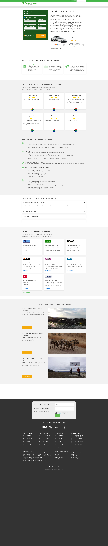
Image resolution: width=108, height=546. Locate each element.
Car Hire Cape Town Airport (77, 435)
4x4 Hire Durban (26, 436)
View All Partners (26, 292)
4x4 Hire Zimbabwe (43, 444)
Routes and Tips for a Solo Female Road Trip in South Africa (36, 454)
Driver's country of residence (29, 26)
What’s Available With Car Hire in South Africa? (33, 221)
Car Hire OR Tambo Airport (77, 436)
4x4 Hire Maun (26, 442)
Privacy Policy (70, 412)
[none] (81, 1)
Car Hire (40, 4)
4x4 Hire (44, 4)
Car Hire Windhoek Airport (77, 441)
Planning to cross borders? (30, 30)
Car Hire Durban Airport (76, 439)
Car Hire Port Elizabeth (60, 439)
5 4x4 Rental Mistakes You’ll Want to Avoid (32, 457)
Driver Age (40, 26)
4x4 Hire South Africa (43, 441)
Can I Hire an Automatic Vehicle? (30, 211)
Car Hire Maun (58, 441)
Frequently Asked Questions (61, 451)
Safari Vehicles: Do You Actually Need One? (32, 458)
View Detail (27, 327)
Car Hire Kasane (58, 442)
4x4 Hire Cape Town (27, 435)
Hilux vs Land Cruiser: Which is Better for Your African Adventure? (37, 452)
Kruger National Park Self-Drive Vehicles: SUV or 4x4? (35, 460)
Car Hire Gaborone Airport (77, 442)
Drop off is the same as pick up (30, 17)
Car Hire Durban (58, 438)
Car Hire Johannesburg (60, 436)
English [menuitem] (78, 0)
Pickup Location (27, 13)
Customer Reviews (59, 450)
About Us (63, 4)
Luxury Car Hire (57, 4)
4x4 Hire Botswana (43, 436)
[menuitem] (81, 1)
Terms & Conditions (60, 413)
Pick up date (26, 19)
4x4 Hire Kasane (26, 441)
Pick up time (40, 19)
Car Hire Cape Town (59, 435)
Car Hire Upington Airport (76, 444)
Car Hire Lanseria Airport (76, 438)
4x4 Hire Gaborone (27, 439)
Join (58, 415)
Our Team (57, 454)
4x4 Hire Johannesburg (28, 438)
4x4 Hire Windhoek (27, 444)
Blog (56, 452)
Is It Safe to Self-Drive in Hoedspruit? (31, 216)
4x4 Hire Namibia (42, 439)
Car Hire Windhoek (59, 444)
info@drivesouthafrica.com (77, 458)
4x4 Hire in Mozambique (44, 438)
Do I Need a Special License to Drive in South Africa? (34, 202)
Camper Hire (50, 4)
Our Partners (58, 455)
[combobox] (35, 15)
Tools (68, 4)
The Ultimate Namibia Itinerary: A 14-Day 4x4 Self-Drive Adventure (37, 455)
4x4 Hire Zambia (42, 442)
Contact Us (82, 3)
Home (24, 6)
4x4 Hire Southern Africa (44, 435)
